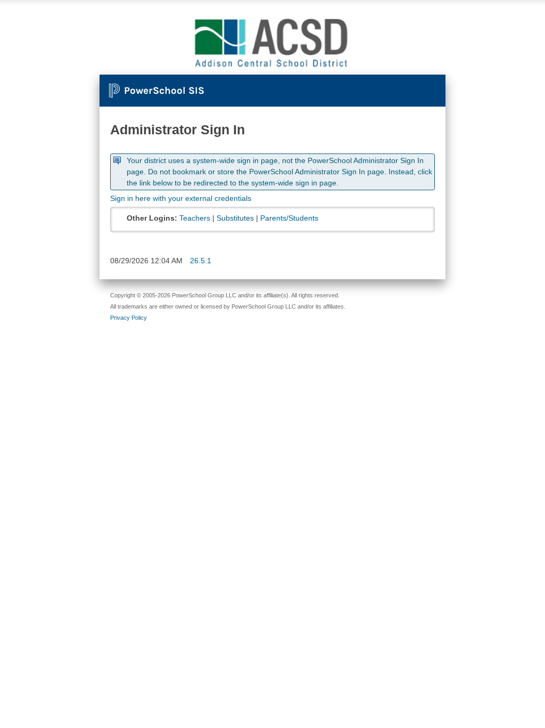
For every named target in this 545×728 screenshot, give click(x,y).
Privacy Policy (128, 317)
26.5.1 (200, 260)
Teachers (194, 218)
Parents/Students (289, 218)
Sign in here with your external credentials (180, 198)
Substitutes (235, 218)
